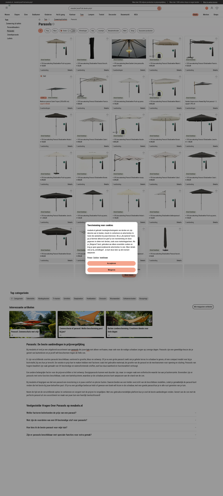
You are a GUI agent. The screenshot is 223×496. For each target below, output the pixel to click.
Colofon (96, 258)
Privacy (89, 258)
